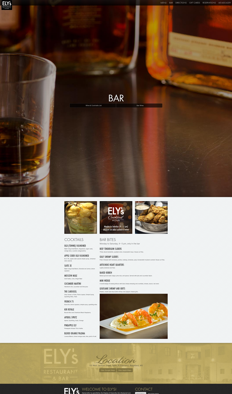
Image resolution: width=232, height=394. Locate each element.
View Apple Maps (124, 370)
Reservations (209, 2)
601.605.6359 (224, 2)
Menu (163, 2)
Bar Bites (140, 105)
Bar (171, 2)
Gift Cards (194, 2)
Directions (181, 2)
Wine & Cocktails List (93, 105)
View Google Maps (108, 370)
